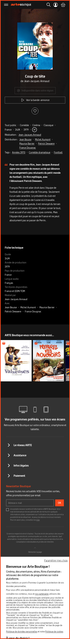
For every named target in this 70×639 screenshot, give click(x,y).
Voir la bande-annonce (37, 100)
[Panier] (62, 4)
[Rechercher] (48, 4)
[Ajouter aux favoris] (35, 111)
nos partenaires (42, 593)
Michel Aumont (42, 139)
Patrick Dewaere (46, 143)
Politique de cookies (54, 631)
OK (59, 503)
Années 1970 (18, 152)
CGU (38, 520)
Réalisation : (11, 134)
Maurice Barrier (26, 143)
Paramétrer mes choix (56, 560)
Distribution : (11, 139)
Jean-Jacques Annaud (30, 134)
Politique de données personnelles (21, 631)
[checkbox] (7, 509)
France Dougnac (27, 147)
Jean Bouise (25, 139)
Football (58, 152)
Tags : (8, 152)
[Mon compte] (55, 4)
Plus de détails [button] (16, 360)
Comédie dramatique (39, 152)
